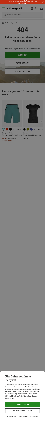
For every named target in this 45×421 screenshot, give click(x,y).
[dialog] (22, 396)
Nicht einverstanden (22, 411)
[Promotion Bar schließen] (42, 2)
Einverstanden (22, 405)
